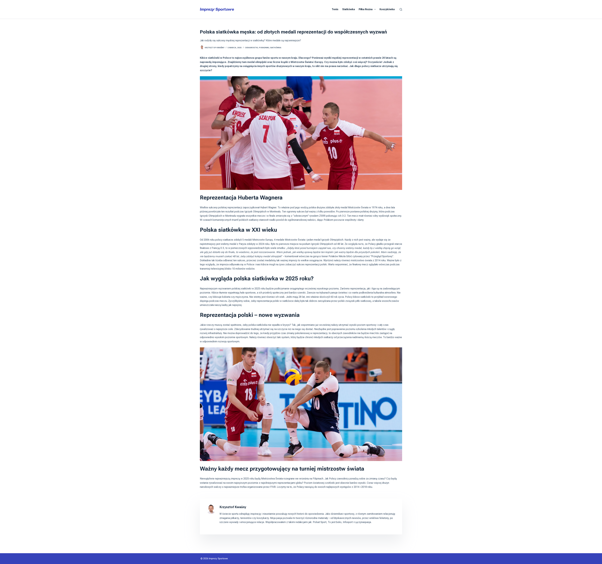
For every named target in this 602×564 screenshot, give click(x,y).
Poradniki (264, 47)
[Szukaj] (401, 9)
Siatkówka (348, 9)
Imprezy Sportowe (217, 9)
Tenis (335, 9)
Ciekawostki (251, 47)
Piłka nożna (365, 9)
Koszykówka (387, 9)
